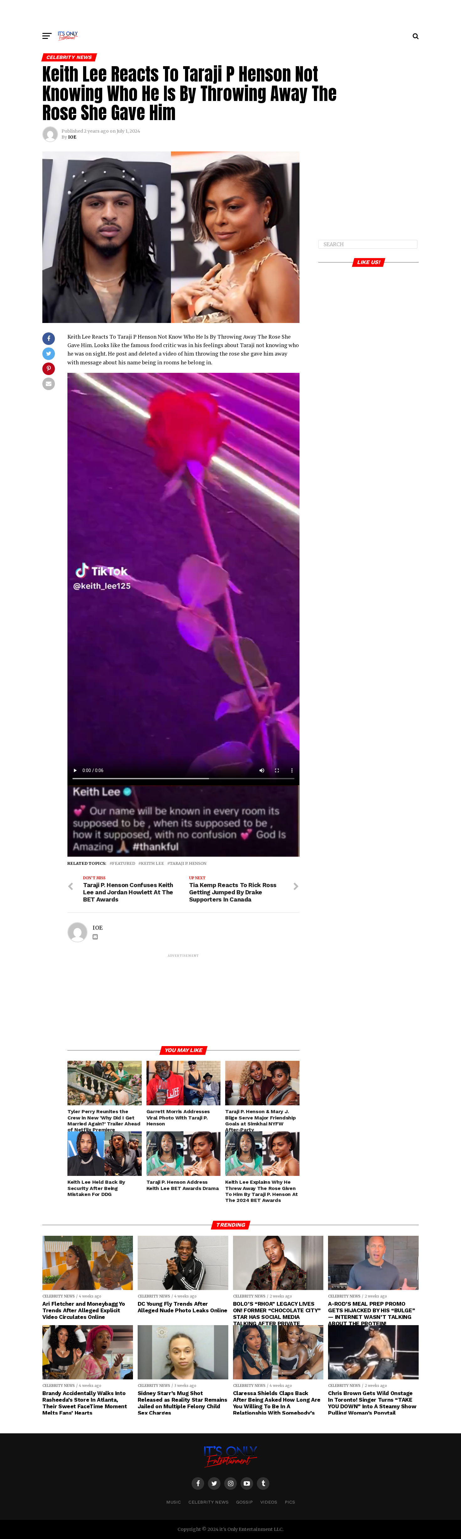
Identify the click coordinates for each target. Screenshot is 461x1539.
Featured (123, 863)
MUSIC (173, 1502)
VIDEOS (268, 1502)
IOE (72, 137)
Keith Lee (152, 863)
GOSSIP (244, 1502)
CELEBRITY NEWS (208, 1502)
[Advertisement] (230, 14)
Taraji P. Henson (188, 863)
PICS (290, 1502)
